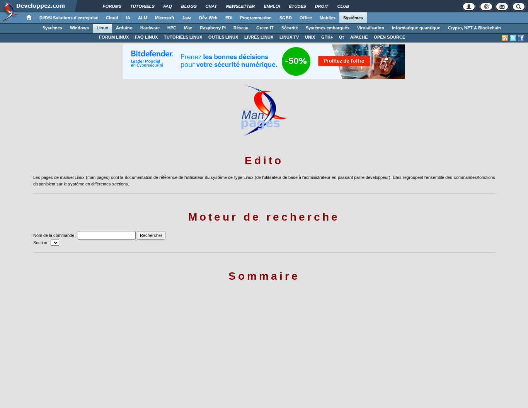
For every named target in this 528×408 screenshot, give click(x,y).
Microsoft (164, 17)
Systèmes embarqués (327, 28)
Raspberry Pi (213, 28)
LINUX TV (289, 37)
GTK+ (327, 37)
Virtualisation (370, 28)
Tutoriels (142, 6)
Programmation (256, 17)
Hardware (150, 28)
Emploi (272, 6)
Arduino (124, 28)
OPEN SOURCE (389, 37)
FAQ (168, 6)
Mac (188, 28)
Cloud (112, 17)
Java (186, 17)
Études (298, 6)
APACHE (359, 37)
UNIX (310, 37)
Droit (322, 6)
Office (306, 17)
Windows (79, 28)
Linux (102, 28)
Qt (341, 37)
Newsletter (240, 6)
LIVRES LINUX (258, 37)
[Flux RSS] (505, 38)
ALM (142, 17)
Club (343, 6)
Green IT (265, 28)
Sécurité (289, 28)
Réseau (241, 28)
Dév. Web (208, 17)
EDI (228, 17)
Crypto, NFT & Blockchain (474, 28)
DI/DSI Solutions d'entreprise (68, 17)
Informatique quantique (416, 28)
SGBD (285, 17)
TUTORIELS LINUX (183, 37)
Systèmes (353, 17)
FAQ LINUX (146, 37)
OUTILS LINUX (223, 37)
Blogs (189, 6)
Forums (112, 6)
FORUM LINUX (114, 37)
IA (128, 17)
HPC (171, 28)
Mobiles (328, 17)
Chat (211, 6)
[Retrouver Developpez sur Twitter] (513, 38)
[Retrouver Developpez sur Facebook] (521, 38)
